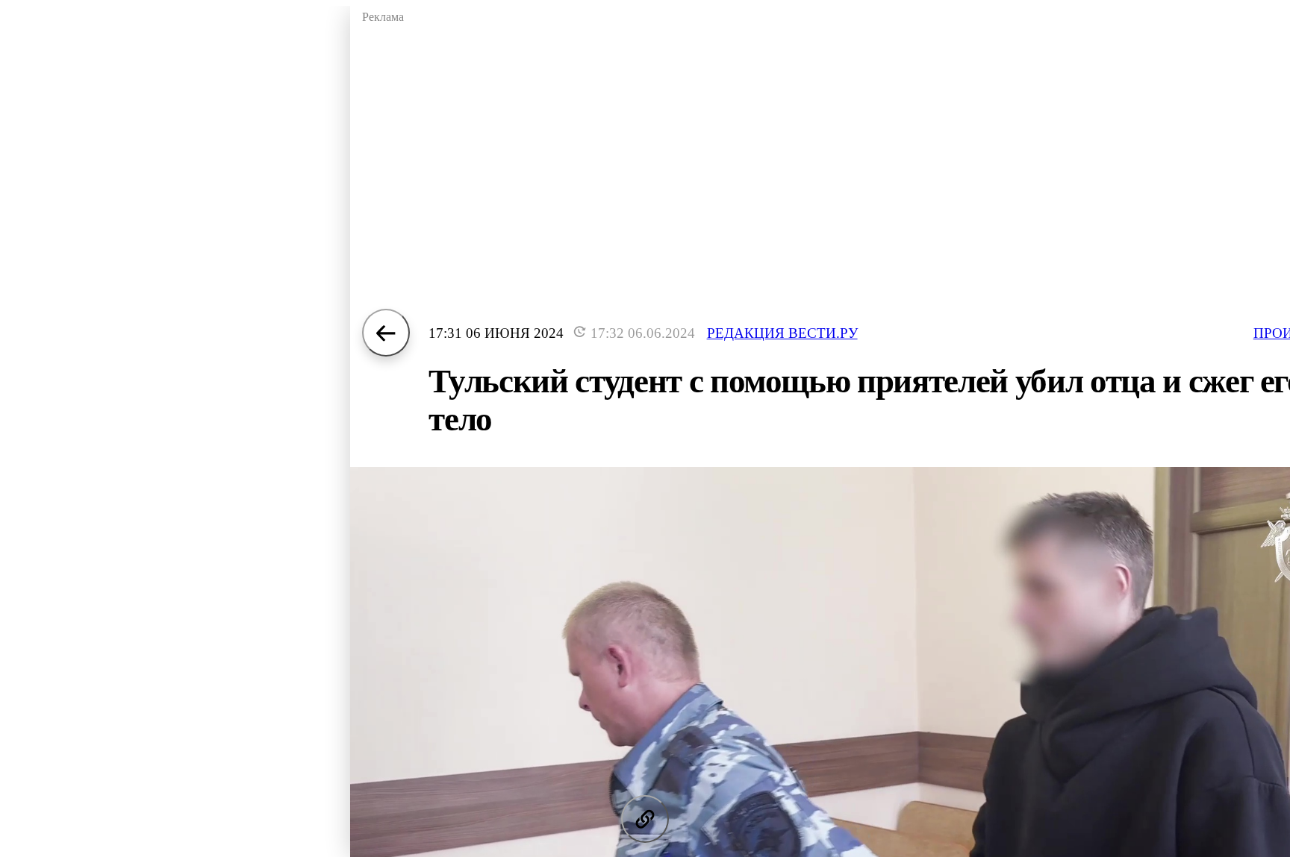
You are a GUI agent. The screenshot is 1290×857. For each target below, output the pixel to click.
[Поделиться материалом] (645, 819)
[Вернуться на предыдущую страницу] (386, 333)
